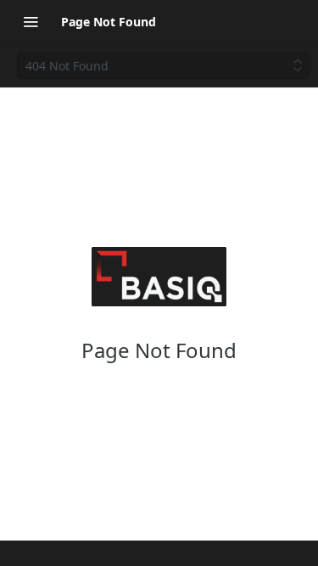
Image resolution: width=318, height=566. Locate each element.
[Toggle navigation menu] (30, 21)
